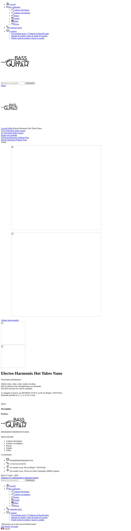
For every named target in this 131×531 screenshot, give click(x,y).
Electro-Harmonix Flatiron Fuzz (14, 140)
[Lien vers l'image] (14, 427)
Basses (16, 16)
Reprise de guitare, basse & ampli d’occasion (29, 36)
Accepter (14, 526)
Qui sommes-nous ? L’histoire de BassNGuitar (30, 33)
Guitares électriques (21, 10)
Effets (16, 21)
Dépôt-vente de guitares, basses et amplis (27, 38)
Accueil (4, 128)
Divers (16, 24)
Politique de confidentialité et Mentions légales (20, 478)
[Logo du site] (15, 81)
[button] (65, 529)
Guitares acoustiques (22, 13)
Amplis (16, 18)
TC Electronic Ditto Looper (12, 133)
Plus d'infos (5, 526)
